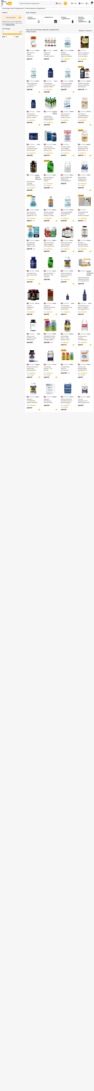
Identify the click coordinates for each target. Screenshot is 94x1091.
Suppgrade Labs (37, 364)
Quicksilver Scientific (89, 81)
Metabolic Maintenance (54, 397)
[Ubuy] (9, 3)
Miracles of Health (54, 210)
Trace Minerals (54, 144)
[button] (73, 3)
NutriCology (37, 81)
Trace (55, 81)
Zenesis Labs (89, 240)
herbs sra (71, 175)
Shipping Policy (10, 25)
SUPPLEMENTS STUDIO (54, 334)
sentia (55, 50)
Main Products (89, 144)
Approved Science (54, 240)
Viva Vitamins (89, 111)
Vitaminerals (71, 111)
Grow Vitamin (37, 210)
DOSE (38, 334)
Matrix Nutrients (71, 334)
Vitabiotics (54, 303)
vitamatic (89, 397)
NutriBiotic (71, 50)
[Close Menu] (2, 4)
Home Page (5, 8)
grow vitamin (37, 240)
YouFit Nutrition (89, 175)
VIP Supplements (37, 303)
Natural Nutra (71, 240)
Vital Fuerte (89, 364)
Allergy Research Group (71, 210)
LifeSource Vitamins (71, 271)
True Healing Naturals (54, 364)
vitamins (37, 50)
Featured (88, 31)
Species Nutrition (54, 175)
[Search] (65, 3)
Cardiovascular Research (89, 334)
